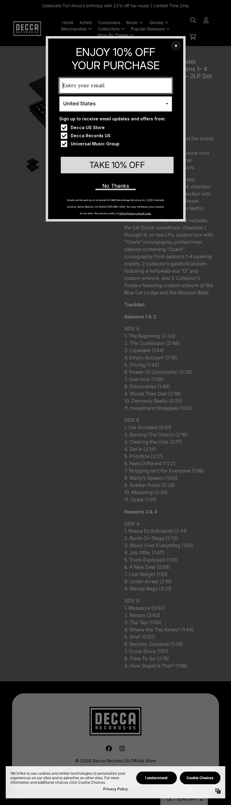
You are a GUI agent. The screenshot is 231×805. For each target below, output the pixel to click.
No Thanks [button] (115, 186)
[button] (176, 45)
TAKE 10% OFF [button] (117, 165)
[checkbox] (116, 127)
